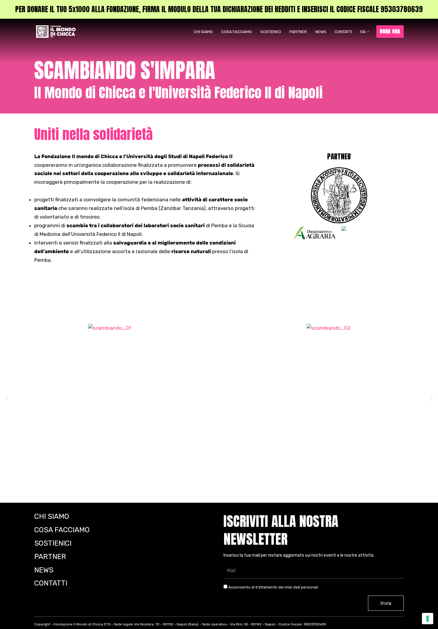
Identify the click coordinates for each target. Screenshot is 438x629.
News (320, 31)
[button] (368, 32)
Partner (298, 31)
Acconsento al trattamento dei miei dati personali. (273, 587)
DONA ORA (390, 31)
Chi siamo (203, 31)
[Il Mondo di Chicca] (57, 31)
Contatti (343, 31)
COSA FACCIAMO (236, 31)
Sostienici (270, 31)
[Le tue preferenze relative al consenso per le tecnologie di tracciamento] (427, 618)
